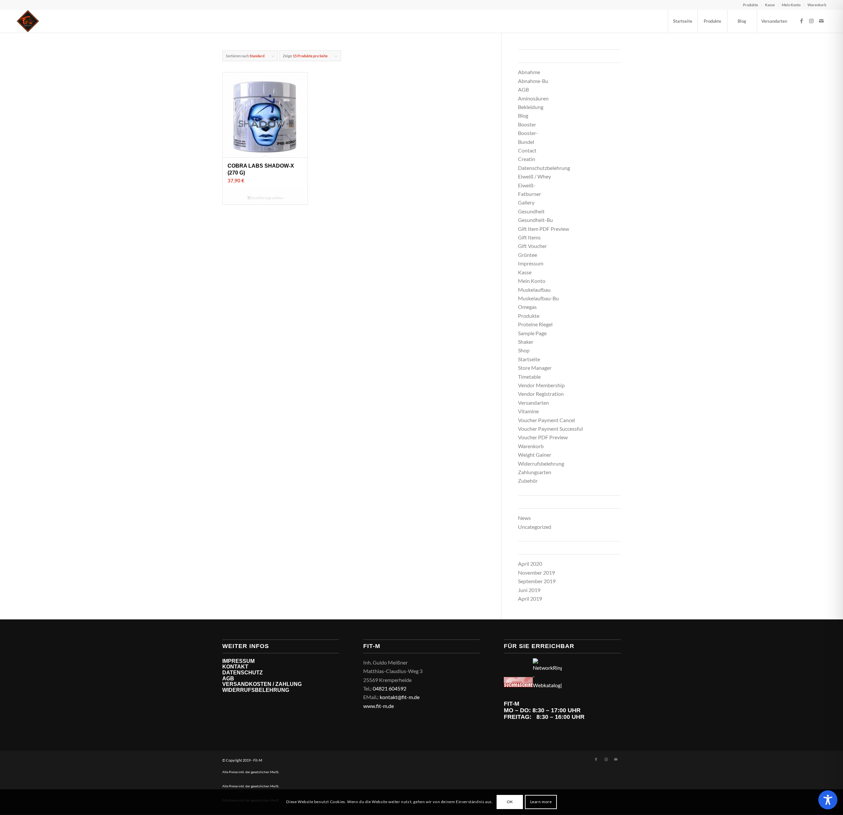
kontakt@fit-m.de (400, 697)
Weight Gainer (534, 454)
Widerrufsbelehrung (541, 463)
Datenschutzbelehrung (544, 168)
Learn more (541, 802)
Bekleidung (530, 107)
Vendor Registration (541, 394)
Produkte (750, 5)
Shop (524, 350)
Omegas (527, 307)
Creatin (526, 159)
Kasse (770, 5)
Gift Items (529, 237)
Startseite (529, 359)
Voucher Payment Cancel (546, 420)
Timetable (529, 376)
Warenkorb (816, 5)
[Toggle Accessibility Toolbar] (828, 800)
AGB (523, 89)
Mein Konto (791, 5)
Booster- (528, 133)
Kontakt (235, 666)
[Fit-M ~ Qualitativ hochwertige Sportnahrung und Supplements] (28, 21)
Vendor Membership (541, 385)
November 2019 (536, 572)
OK (510, 802)
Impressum (530, 263)
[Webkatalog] (518, 685)
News (524, 518)
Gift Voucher (532, 246)
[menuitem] (751, 5)
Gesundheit (531, 211)
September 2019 (537, 581)
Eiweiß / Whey (534, 176)
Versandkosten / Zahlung (262, 684)
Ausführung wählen (267, 198)
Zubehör (528, 480)
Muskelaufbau (534, 289)
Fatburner (529, 194)
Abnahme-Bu (533, 81)
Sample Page (532, 333)
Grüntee (527, 255)
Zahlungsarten (534, 472)
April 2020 (530, 563)
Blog (523, 115)
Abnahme (529, 72)
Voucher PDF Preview (543, 437)
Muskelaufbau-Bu (538, 298)
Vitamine (528, 411)
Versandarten (533, 402)
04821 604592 (389, 688)
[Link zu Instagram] (811, 21)
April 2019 (530, 598)
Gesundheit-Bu (535, 220)
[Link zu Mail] (821, 21)
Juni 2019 (529, 590)
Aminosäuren (533, 98)
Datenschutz (242, 672)
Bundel (526, 142)
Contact (527, 150)
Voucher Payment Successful (550, 428)
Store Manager (535, 368)
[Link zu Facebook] (801, 21)
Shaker (525, 342)
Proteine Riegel (535, 324)
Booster (527, 124)
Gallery (526, 202)
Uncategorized (534, 527)
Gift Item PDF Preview (543, 229)
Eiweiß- (526, 185)
